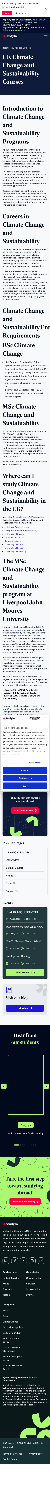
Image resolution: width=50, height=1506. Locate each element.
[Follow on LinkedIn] (6, 1260)
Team (6, 1316)
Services (30, 1283)
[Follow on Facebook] (14, 1260)
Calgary (6, 30)
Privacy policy (35, 1453)
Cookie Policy (10, 1459)
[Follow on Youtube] (23, 1260)
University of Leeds (14, 548)
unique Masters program (15, 630)
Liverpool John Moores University (21, 530)
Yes (7, 13)
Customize (24, 778)
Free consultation (23, 810)
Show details (34, 762)
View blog (24, 1008)
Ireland (6, 1294)
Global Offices (10, 1321)
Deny (25, 786)
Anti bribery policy (13, 1327)
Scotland (8, 1289)
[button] (46, 1086)
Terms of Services (12, 1453)
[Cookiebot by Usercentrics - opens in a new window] (29, 718)
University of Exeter (14, 544)
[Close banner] (46, 718)
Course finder (33, 1278)
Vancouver (20, 30)
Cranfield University (14, 537)
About (6, 1310)
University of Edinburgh (16, 551)
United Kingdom (11, 1278)
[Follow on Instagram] (32, 1260)
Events (30, 1294)
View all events (24, 972)
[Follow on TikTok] (41, 1260)
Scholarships (33, 1289)
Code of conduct (12, 1332)
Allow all (25, 770)
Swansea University (14, 541)
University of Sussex (14, 534)
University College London (17, 527)
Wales (6, 1283)
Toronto (41, 27)
